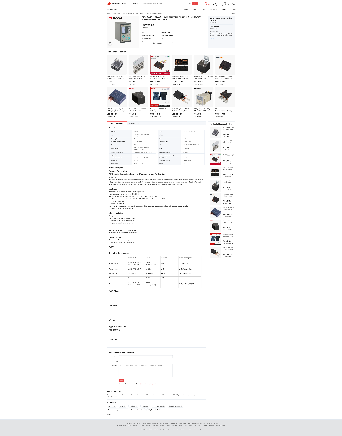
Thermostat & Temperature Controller (117, 395)
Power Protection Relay (158, 406)
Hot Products (127, 423)
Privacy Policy (197, 429)
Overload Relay (134, 406)
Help (203, 9)
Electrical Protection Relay (176, 406)
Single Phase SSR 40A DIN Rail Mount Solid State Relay (228, 141)
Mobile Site (209, 423)
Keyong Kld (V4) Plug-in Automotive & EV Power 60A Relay (228, 182)
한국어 (185, 425)
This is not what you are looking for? (128, 384)
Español (135, 425)
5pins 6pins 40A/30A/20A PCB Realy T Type (228, 235)
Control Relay (112, 406)
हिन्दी (195, 425)
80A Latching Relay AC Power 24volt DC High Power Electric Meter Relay (228, 168)
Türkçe (205, 425)
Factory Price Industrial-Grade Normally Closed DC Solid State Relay (228, 128)
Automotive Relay (112, 397)
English (129, 425)
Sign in (233, 5)
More (211, 38)
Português (141, 425)
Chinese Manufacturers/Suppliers (150, 423)
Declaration (189, 429)
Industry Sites (182, 423)
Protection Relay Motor (137, 410)
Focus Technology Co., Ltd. (159, 429)
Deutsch (168, 425)
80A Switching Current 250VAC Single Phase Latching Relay (228, 248)
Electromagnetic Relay (188, 395)
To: (117, 361)
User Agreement (181, 429)
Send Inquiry (157, 43)
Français (148, 425)
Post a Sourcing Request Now (149, 384)
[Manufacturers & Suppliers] (116, 4)
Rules (233, 9)
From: (116, 357)
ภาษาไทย (200, 425)
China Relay (145, 406)
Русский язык (155, 425)
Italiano (162, 425)
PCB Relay (176, 395)
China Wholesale (164, 423)
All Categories (113, 9)
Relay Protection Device (154, 410)
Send (121, 380)
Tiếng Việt (211, 425)
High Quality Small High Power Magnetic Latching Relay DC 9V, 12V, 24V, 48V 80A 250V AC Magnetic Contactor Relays (228, 195)
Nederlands (174, 425)
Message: (115, 365)
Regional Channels (192, 423)
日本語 (190, 425)
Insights (216, 423)
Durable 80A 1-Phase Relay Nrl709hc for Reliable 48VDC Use (228, 155)
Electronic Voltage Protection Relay (118, 410)
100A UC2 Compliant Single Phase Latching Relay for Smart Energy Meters (228, 208)
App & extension (213, 9)
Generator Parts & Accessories (161, 395)
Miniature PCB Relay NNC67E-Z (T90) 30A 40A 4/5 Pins (228, 222)
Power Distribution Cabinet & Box (140, 395)
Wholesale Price (173, 423)
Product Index (201, 423)
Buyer (194, 9)
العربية (180, 425)
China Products (136, 423)
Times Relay (122, 406)
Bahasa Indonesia (220, 425)
